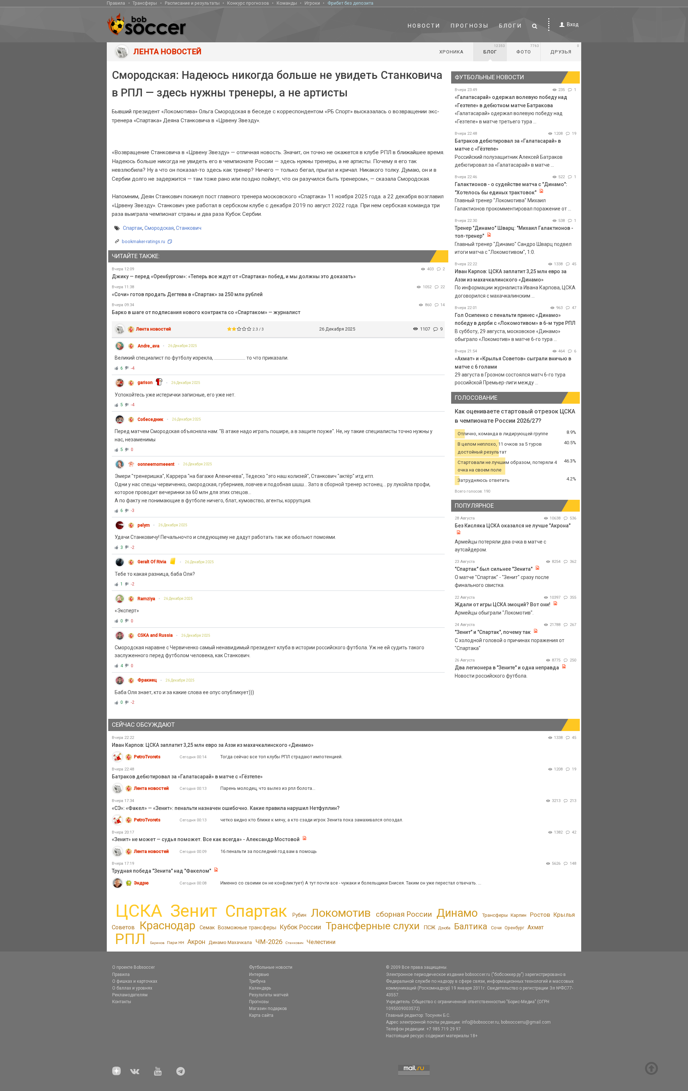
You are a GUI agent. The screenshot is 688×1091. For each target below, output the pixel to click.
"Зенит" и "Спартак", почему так (493, 632)
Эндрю (141, 883)
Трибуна (257, 981)
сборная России (404, 914)
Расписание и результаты (192, 3)
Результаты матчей (268, 994)
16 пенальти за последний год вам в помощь (268, 851)
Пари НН (175, 942)
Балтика (470, 926)
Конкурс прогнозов (248, 3)
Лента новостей (153, 329)
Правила (116, 3)
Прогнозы (469, 26)
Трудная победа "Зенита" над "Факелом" (161, 871)
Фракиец (147, 680)
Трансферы (145, 3)
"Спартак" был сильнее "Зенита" (493, 569)
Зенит (193, 911)
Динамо (457, 913)
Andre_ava (148, 345)
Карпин (518, 915)
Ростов (540, 914)
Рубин (299, 915)
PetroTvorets (147, 756)
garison (145, 382)
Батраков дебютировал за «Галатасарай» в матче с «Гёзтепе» (187, 776)
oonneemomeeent (156, 464)
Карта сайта (261, 1015)
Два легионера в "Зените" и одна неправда (507, 667)
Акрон (196, 941)
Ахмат (535, 927)
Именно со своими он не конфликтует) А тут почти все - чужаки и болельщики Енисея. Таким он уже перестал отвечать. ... (350, 883)
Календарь (260, 988)
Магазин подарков (268, 1008)
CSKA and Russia (155, 635)
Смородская (159, 228)
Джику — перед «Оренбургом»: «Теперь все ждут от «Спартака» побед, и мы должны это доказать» (234, 276)
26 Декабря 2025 (182, 346)
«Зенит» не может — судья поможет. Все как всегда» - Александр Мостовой (206, 839)
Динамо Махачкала (230, 942)
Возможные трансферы (247, 927)
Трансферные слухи (373, 926)
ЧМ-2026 (268, 942)
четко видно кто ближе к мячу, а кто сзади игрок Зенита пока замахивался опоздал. (311, 819)
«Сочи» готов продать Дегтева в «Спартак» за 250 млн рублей (187, 294)
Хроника (451, 51)
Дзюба (444, 928)
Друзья (564, 49)
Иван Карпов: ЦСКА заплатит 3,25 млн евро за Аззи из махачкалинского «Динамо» (213, 745)
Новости (423, 26)
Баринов (157, 943)
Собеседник (150, 419)
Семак (207, 927)
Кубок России (300, 927)
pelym (144, 525)
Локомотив (341, 913)
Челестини (320, 942)
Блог (494, 49)
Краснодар (167, 925)
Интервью (259, 974)
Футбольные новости (270, 967)
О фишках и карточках (134, 981)
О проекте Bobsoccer (133, 967)
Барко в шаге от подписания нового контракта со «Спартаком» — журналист (206, 312)
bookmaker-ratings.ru (143, 241)
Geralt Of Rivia (152, 561)
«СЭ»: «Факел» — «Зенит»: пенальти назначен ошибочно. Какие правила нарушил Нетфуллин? (226, 808)
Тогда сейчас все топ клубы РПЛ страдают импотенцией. (281, 756)
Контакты (121, 1001)
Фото (527, 49)
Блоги (510, 26)
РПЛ (130, 939)
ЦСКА (138, 911)
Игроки (312, 3)
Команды (287, 3)
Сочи (496, 927)
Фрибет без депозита (350, 3)
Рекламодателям (130, 994)
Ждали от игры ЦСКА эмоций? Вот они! (502, 604)
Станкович (188, 228)
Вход (573, 24)
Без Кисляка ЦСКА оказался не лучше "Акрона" (512, 525)
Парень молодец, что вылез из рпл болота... (267, 788)
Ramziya (146, 598)
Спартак (132, 228)
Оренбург (514, 927)
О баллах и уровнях (132, 988)
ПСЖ (429, 927)
